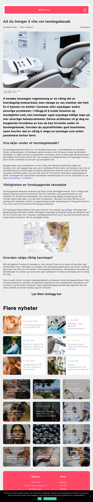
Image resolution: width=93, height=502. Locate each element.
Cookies (63, 489)
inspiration (85, 27)
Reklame (63, 482)
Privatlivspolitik (49, 499)
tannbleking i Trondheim (20, 178)
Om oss (63, 486)
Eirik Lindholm (26, 27)
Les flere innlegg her (46, 294)
